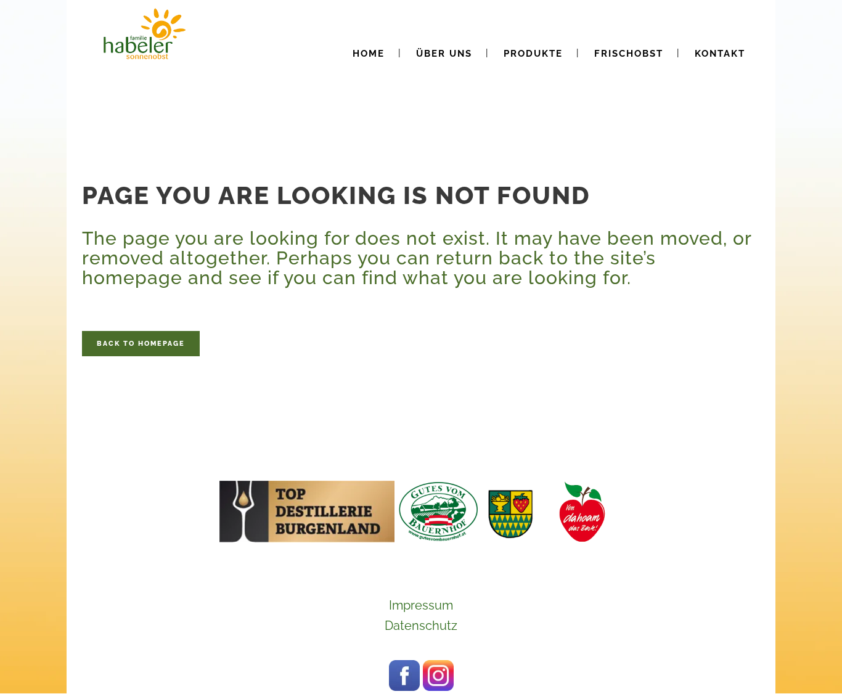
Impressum (421, 605)
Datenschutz (421, 625)
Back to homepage (141, 344)
